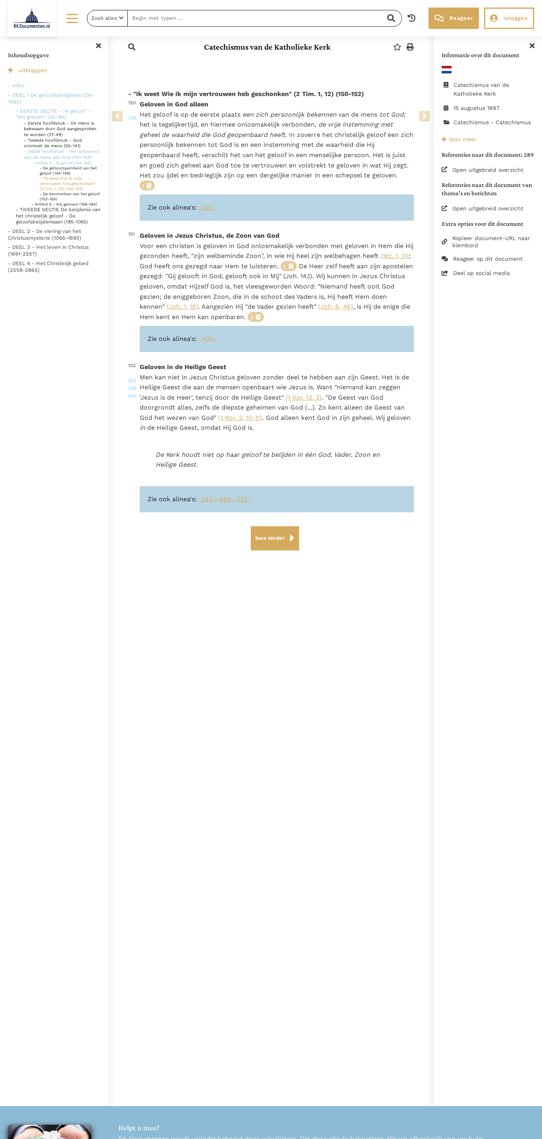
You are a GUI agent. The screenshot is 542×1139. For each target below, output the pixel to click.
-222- (207, 207)
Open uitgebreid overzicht (487, 170)
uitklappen (33, 70)
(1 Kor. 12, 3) (304, 397)
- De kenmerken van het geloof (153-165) (70, 196)
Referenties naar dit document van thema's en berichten (487, 189)
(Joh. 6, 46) (335, 306)
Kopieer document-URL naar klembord (491, 241)
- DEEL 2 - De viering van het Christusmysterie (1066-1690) (44, 234)
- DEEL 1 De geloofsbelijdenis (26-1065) (51, 98)
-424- (208, 338)
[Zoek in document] (131, 47)
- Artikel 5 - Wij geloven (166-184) (64, 204)
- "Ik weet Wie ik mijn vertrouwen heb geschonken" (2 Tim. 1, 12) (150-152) (68, 183)
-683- (225, 499)
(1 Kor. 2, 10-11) (240, 417)
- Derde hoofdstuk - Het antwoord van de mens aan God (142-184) (61, 154)
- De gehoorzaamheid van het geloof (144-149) (68, 170)
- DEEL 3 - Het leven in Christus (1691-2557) (48, 250)
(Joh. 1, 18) (182, 306)
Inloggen (516, 18)
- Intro (16, 86)
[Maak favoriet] (397, 47)
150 (131, 110)
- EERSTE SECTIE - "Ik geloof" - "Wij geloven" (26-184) (53, 114)
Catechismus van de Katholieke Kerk (267, 47)
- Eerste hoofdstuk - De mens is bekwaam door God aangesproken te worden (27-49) (60, 129)
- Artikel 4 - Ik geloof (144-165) (62, 163)
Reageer (461, 18)
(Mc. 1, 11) (395, 256)
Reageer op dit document (488, 259)
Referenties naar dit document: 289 (488, 154)
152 (131, 381)
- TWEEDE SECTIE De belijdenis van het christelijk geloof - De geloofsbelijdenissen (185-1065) (58, 216)
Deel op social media (481, 273)
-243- (207, 499)
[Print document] (410, 47)
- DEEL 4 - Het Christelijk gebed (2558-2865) (48, 266)
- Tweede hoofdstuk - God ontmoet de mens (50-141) (53, 143)
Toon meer (461, 139)
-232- (242, 499)
